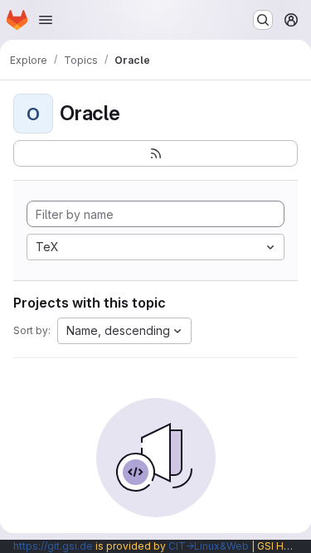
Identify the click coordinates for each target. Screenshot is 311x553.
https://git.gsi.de (53, 546)
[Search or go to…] (263, 20)
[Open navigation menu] (45, 20)
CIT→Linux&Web (208, 546)
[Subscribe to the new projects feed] (155, 153)
